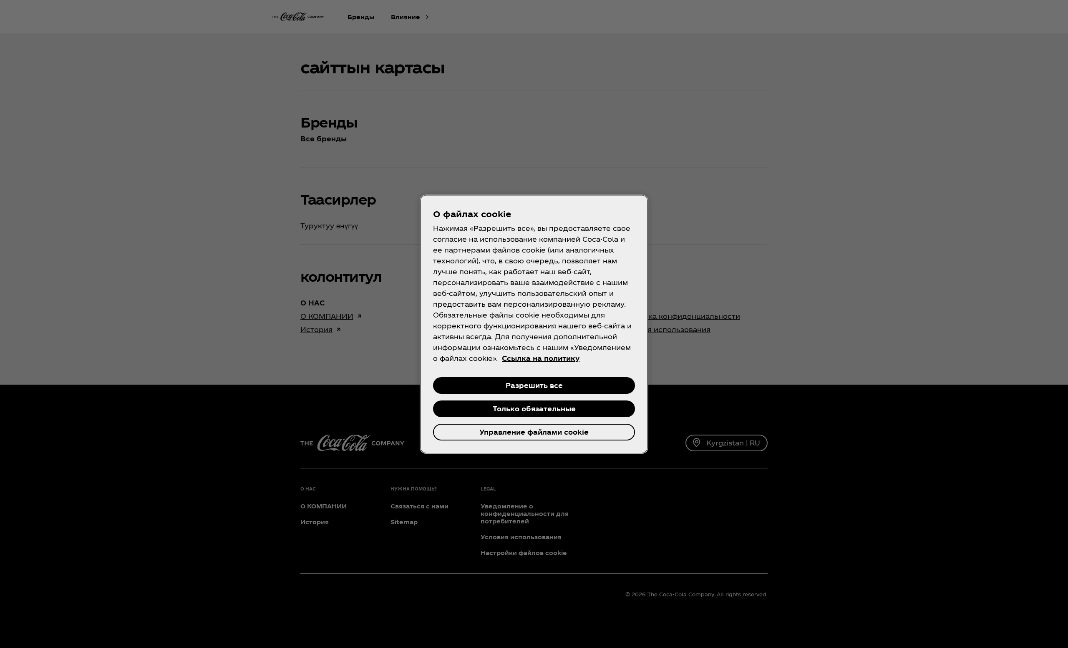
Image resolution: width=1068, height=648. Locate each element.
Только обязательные (534, 409)
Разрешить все (534, 385)
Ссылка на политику (540, 358)
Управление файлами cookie (534, 432)
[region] (534, 324)
